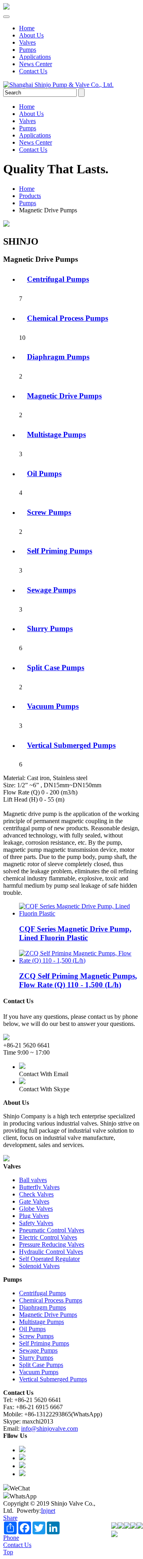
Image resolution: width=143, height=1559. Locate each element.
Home (27, 28)
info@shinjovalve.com (49, 1428)
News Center (35, 64)
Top (8, 1552)
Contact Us (33, 71)
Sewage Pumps (51, 590)
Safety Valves (36, 1223)
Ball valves (33, 1180)
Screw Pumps (49, 512)
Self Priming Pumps (59, 551)
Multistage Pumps (56, 434)
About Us (31, 35)
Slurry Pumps (50, 628)
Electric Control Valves (48, 1237)
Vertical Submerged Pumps (71, 745)
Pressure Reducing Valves (51, 1244)
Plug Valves (34, 1215)
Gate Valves (34, 1201)
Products (30, 195)
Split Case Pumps (55, 667)
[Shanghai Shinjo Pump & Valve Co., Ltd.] (6, 7)
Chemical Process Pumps (67, 318)
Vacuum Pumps (53, 706)
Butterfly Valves (39, 1187)
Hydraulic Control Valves (51, 1251)
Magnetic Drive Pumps (64, 396)
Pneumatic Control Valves (51, 1230)
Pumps (27, 49)
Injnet (48, 1510)
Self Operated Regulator (49, 1258)
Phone (11, 1537)
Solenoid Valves (39, 1266)
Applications (35, 56)
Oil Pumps (44, 473)
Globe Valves (36, 1208)
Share (10, 1517)
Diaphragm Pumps (58, 357)
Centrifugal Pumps (58, 279)
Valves (27, 42)
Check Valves (36, 1194)
